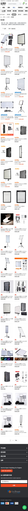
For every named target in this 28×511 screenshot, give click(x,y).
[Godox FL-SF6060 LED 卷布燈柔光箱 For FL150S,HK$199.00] (21, 174)
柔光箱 (14, 11)
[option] (14, 491)
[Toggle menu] (26, 4)
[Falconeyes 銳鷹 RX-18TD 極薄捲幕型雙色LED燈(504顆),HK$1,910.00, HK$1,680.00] (7, 219)
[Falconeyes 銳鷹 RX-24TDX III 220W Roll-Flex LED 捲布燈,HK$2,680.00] (21, 241)
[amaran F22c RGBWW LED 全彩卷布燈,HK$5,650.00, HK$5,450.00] (21, 106)
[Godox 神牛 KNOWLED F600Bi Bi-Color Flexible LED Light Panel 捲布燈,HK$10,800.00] (7, 61)
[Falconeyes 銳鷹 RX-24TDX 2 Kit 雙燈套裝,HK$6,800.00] (7, 421)
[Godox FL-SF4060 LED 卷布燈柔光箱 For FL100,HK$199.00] (7, 151)
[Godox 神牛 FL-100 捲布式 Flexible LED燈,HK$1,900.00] (7, 196)
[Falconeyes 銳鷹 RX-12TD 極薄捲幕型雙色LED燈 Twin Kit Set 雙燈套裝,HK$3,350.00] (21, 286)
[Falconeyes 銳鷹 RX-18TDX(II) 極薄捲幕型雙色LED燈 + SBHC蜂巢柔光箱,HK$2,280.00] (7, 286)
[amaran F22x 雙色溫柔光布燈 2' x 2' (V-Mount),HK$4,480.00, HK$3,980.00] (21, 84)
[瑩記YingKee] (4, 4)
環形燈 (19, 14)
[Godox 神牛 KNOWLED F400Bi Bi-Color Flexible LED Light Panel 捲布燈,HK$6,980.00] (21, 61)
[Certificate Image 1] (14, 491)
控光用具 (20, 11)
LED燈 (3, 11)
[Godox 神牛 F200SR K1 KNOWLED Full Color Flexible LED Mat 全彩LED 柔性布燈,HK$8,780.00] (21, 421)
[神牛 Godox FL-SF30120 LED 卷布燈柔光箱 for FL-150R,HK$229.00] (7, 129)
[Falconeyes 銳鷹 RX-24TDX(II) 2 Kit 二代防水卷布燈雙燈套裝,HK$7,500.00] (7, 399)
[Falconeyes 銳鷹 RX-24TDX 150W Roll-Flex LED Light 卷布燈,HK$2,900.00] (21, 354)
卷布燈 (14, 14)
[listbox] (13, 28)
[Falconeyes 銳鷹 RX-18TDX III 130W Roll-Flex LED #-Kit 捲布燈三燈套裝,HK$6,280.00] (21, 219)
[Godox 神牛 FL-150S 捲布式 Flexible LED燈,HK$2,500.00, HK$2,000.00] (7, 174)
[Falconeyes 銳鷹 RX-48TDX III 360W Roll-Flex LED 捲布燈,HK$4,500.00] (7, 241)
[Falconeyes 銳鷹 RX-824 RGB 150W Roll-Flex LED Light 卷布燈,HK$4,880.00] (7, 354)
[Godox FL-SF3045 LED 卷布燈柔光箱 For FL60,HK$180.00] (21, 129)
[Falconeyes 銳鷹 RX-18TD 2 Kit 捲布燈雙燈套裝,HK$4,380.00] (21, 376)
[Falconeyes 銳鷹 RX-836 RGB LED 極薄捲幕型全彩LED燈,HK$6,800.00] (7, 331)
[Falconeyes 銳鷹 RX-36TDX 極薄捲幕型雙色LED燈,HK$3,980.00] (21, 331)
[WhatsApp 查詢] (24, 507)
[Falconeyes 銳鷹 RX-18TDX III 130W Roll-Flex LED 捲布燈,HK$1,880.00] (7, 264)
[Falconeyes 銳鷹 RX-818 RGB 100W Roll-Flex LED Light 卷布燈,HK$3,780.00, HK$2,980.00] (7, 39)
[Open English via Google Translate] (25, 1)
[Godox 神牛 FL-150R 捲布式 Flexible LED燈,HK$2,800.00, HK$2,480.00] (21, 151)
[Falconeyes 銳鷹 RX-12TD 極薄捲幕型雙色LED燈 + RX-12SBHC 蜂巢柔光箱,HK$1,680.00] (7, 309)
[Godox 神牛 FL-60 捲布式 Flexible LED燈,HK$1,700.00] (21, 196)
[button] (4, 28)
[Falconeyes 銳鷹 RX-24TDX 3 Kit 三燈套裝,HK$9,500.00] (21, 399)
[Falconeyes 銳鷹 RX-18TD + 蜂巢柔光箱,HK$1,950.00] (7, 376)
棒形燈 (8, 14)
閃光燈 (9, 11)
